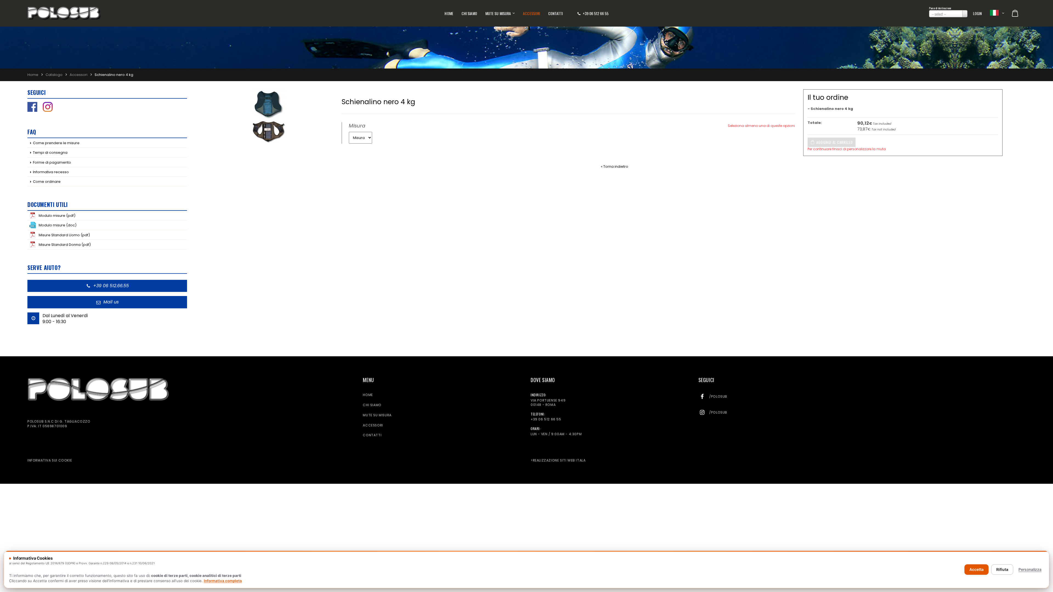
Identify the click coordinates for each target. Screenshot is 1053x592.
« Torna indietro (614, 166)
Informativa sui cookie (49, 460)
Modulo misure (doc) (58, 225)
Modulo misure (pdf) (57, 215)
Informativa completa (223, 581)
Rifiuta (1002, 569)
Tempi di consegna (50, 152)
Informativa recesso (51, 172)
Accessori (531, 13)
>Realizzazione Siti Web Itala (558, 460)
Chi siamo (469, 13)
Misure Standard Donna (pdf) (65, 244)
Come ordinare (47, 181)
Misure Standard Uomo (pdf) (64, 235)
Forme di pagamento (52, 162)
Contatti (555, 13)
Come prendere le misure (56, 143)
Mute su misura (498, 13)
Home (449, 13)
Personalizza (1029, 569)
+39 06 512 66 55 (595, 13)
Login (977, 13)
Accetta (976, 569)
